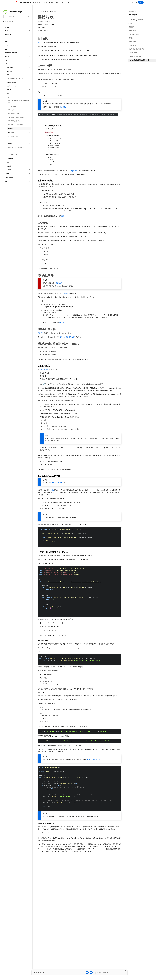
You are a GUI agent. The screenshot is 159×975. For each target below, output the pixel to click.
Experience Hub (8, 34)
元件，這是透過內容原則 (68, 337)
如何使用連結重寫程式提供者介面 (139, 60)
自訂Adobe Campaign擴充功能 (16, 147)
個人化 (8, 93)
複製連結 (140, 19)
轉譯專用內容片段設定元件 (15, 124)
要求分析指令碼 (12, 154)
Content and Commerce (11, 52)
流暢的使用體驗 (9, 177)
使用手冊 (53, 11)
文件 (39, 11)
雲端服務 (10, 143)
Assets (6, 41)
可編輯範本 (66, 293)
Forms (6, 45)
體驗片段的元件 (133, 45)
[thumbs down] (91, 972)
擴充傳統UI (10, 158)
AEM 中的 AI (7, 49)
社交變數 (131, 38)
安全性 (6, 30)
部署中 (7, 173)
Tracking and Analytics (14, 140)
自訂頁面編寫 (12, 106)
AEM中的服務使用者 (93, 759)
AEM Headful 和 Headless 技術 (15, 78)
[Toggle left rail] (30, 7)
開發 (7, 64)
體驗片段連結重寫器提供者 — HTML (139, 49)
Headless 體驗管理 (11, 82)
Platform (9, 71)
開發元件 (40, 333)
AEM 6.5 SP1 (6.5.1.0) (56, 483)
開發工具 (9, 89)
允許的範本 (63, 322)
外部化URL (62, 107)
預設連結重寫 (133, 52)
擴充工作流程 (11, 132)
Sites (6, 38)
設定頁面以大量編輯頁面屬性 (16, 117)
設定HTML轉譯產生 (135, 34)
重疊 (62, 216)
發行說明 (7, 27)
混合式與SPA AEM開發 (12, 86)
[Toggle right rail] (128, 7)
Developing (44, 27)
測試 (8, 162)
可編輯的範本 (59, 283)
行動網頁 (9, 169)
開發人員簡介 (10, 67)
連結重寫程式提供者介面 (137, 56)
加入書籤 (133, 19)
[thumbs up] (87, 972)
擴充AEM (9, 97)
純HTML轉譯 (132, 30)
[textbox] (16, 16)
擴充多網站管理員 (13, 136)
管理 (6, 181)
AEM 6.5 (45, 11)
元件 (8, 75)
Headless (7, 56)
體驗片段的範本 (133, 41)
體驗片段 (40, 43)
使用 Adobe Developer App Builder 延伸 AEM (18, 101)
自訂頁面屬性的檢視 (14, 113)
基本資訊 (131, 27)
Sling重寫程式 (74, 171)
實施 (6, 60)
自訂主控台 (11, 110)
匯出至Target (44, 369)
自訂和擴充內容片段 (14, 121)
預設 (52, 490)
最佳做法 (9, 166)
